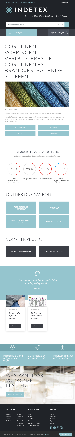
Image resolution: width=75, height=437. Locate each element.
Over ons (28, 16)
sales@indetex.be (29, 3)
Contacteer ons (13, 395)
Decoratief (53, 127)
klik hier (46, 434)
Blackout (8, 421)
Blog (57, 16)
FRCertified (38, 16)
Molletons (8, 416)
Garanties (30, 419)
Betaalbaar (20, 133)
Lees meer (15, 326)
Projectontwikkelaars (21, 251)
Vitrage (19, 414)
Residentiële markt (54, 251)
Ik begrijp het (65, 434)
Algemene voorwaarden (34, 423)
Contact (65, 16)
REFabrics (49, 16)
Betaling (30, 416)
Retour (30, 421)
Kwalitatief (20, 127)
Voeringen (54, 208)
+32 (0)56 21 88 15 (13, 3)
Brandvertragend (54, 221)
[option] (37, 283)
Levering (30, 414)
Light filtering (20, 425)
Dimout (8, 419)
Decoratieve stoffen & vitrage (21, 221)
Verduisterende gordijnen (21, 208)
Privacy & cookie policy (34, 425)
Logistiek (54, 133)
